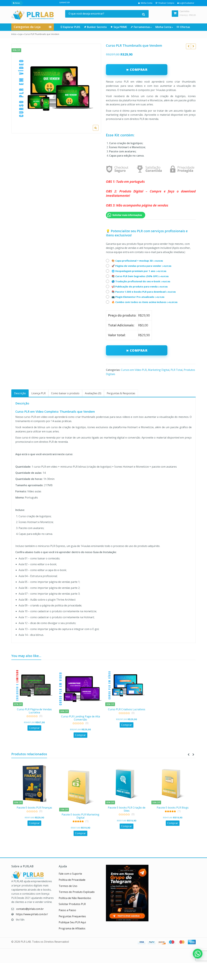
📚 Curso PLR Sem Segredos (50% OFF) (140, 276)
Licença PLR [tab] (38, 393)
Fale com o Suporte (70, 873)
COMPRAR (138, 69)
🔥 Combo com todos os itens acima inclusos (144, 302)
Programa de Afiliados (72, 928)
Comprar (138, 350)
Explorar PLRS (71, 27)
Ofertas (185, 27)
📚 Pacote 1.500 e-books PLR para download (144, 291)
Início (13, 34)
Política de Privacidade (72, 880)
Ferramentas (142, 27)
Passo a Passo (67, 910)
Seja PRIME (120, 27)
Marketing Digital (158, 370)
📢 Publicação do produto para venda (140, 286)
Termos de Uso (68, 886)
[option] (56, 88)
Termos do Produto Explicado (77, 892)
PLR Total (176, 370)
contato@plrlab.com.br (30, 909)
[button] (98, 130)
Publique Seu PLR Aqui (72, 922)
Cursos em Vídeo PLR (134, 370)
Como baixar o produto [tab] (65, 393)
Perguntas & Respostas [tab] (121, 393)
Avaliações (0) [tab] (93, 393)
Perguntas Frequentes (72, 916)
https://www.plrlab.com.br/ (32, 914)
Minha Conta (163, 27)
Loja (20, 34)
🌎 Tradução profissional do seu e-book (141, 281)
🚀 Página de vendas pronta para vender (141, 265)
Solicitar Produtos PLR (72, 904)
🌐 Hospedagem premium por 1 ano (139, 271)
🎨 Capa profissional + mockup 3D (137, 260)
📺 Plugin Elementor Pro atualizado (138, 296)
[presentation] (188, 754)
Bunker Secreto (97, 27)
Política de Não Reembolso (75, 898)
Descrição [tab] (20, 393)
